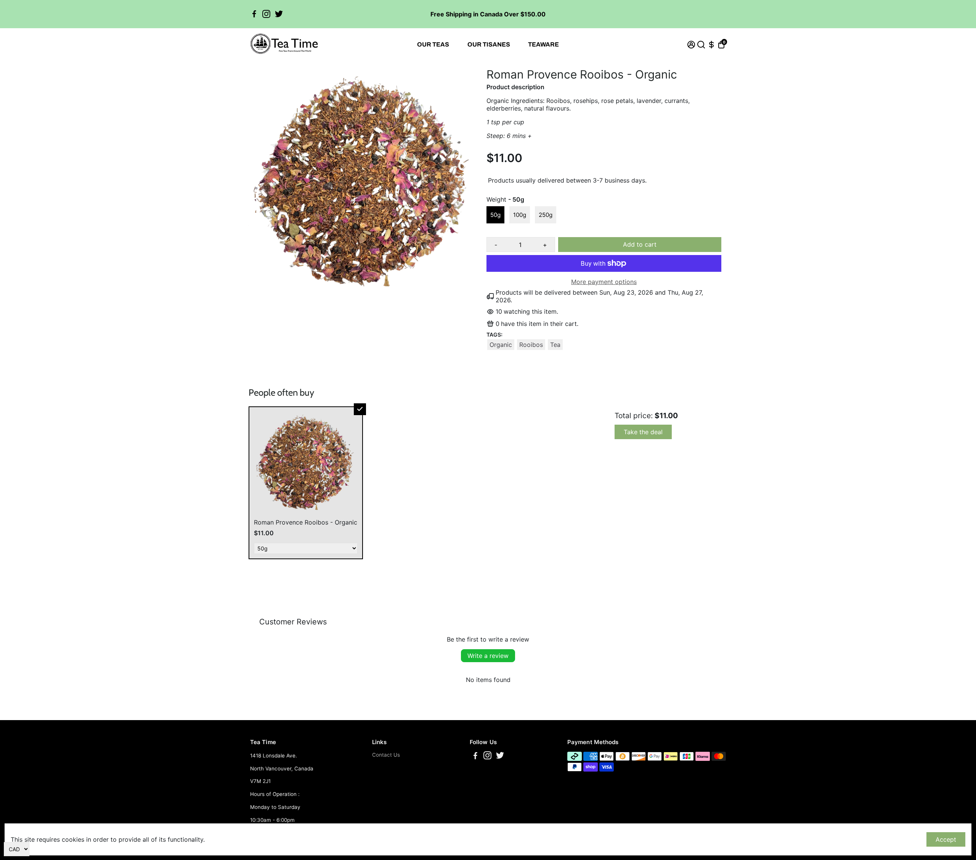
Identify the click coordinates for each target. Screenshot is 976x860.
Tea (555, 344)
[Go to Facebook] (254, 14)
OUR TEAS (433, 44)
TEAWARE (543, 44)
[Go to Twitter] (279, 14)
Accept (946, 839)
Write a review (488, 655)
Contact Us (386, 755)
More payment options (604, 282)
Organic (501, 344)
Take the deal (643, 432)
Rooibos (531, 344)
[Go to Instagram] (266, 14)
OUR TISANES (488, 44)
